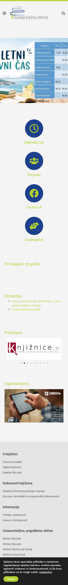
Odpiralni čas (34, 142)
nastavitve (45, 572)
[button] (3, 13)
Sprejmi (11, 579)
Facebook (34, 207)
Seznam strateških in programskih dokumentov (31, 496)
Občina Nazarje (12, 544)
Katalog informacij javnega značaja (24, 491)
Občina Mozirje (12, 538)
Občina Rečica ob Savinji (17, 549)
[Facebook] (34, 193)
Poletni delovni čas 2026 (26, 309)
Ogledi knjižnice (12, 467)
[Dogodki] (34, 161)
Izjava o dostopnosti (15, 520)
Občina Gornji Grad (14, 554)
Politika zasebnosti (14, 515)
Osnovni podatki (12, 462)
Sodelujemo (34, 240)
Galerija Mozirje (12, 472)
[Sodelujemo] (34, 226)
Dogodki (34, 175)
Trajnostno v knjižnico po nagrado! (36, 70)
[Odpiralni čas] (34, 128)
